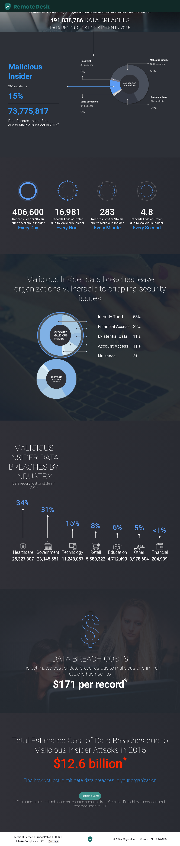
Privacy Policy (43, 837)
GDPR (57, 837)
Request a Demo (90, 795)
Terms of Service (23, 837)
